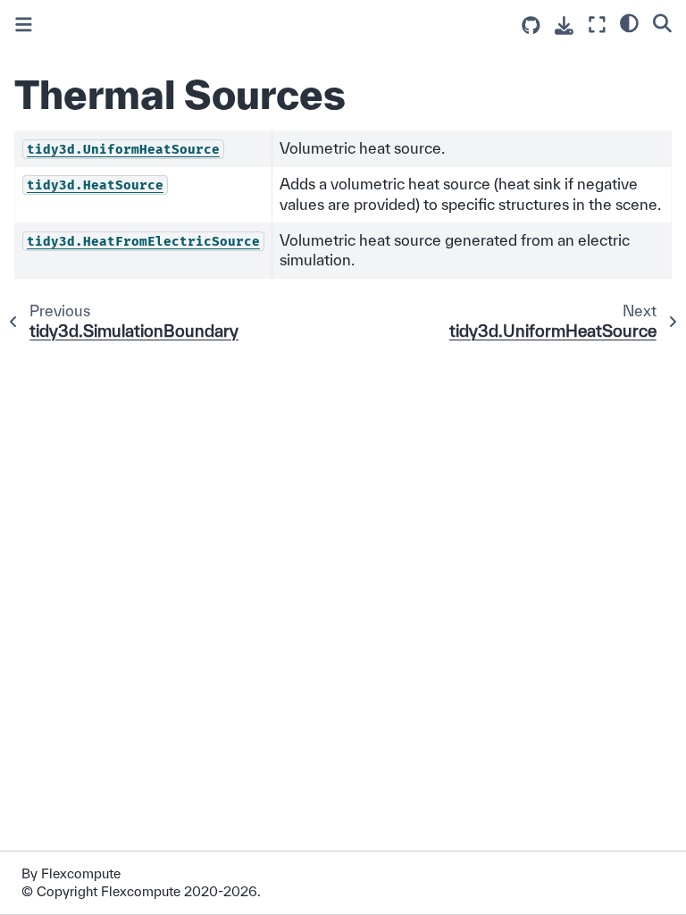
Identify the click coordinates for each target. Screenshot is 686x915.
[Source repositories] (531, 25)
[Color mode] (629, 22)
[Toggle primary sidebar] (23, 24)
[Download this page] (564, 25)
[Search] (662, 22)
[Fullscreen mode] (597, 24)
